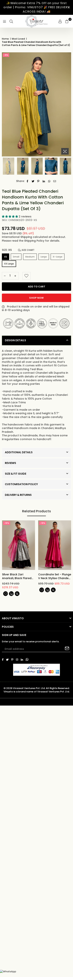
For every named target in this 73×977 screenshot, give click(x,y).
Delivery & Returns (18, 495)
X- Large (57, 256)
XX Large (9, 263)
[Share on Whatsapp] (49, 181)
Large (44, 256)
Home (5, 38)
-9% (6, 54)
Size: (18, 250)
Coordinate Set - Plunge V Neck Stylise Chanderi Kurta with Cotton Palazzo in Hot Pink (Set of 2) (54, 576)
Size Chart (27, 250)
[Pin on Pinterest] (38, 181)
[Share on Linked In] (43, 181)
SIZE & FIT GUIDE (15, 474)
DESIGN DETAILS (15, 340)
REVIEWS (10, 463)
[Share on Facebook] (27, 181)
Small (16, 256)
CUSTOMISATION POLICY (21, 484)
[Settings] (60, 21)
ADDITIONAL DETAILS (19, 452)
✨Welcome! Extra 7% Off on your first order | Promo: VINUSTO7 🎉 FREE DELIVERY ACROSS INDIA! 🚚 (36, 7)
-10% (6, 523)
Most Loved (18, 38)
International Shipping (17, 237)
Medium (30, 256)
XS (5, 256)
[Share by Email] (54, 181)
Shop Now (36, 298)
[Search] (11, 21)
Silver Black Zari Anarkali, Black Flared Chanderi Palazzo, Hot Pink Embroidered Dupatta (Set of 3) (17, 576)
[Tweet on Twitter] (33, 181)
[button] (10, 216)
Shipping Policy (34, 241)
